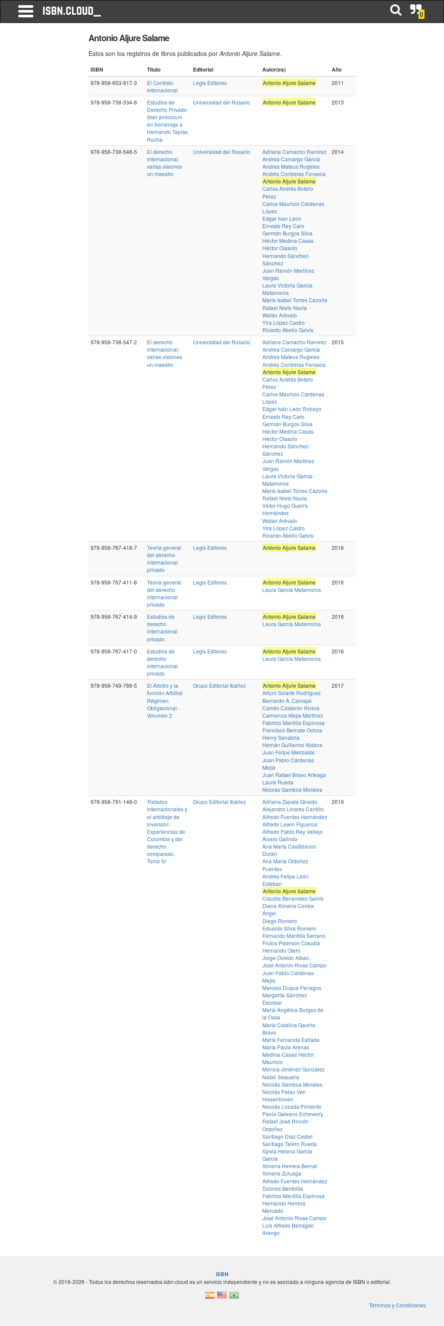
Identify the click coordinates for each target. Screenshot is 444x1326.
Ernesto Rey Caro (283, 225)
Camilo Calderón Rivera (291, 708)
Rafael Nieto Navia (284, 307)
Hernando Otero (281, 950)
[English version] (222, 1297)
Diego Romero (279, 920)
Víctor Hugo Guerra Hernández (285, 509)
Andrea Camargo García (291, 159)
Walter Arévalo (279, 315)
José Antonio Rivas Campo (294, 965)
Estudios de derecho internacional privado (162, 627)
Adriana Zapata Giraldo (289, 801)
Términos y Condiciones (397, 1305)
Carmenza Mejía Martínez (292, 715)
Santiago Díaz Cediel (287, 1136)
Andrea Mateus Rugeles (291, 166)
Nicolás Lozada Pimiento (291, 1106)
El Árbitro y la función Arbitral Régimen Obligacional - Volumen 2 (165, 700)
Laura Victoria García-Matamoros (288, 288)
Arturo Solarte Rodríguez (291, 692)
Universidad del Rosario (221, 102)
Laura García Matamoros (291, 589)
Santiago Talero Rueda (289, 1143)
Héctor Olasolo (279, 247)
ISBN (222, 1274)
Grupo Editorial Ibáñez (219, 685)
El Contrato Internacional (162, 86)
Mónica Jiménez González (293, 1069)
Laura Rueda (278, 782)
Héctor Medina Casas (287, 240)
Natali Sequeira (280, 1077)
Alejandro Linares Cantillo (293, 809)
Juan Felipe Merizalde (288, 752)
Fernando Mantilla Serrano (294, 935)
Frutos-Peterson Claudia (291, 943)
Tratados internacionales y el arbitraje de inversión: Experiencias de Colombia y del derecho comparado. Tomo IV (167, 831)
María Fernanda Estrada (291, 1039)
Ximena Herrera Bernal (289, 1165)
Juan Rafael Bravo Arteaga (294, 774)
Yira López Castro (283, 322)
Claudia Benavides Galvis (292, 898)
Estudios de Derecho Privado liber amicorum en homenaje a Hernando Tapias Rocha (167, 120)
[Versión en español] (210, 1297)
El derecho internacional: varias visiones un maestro (164, 162)
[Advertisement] (46, 160)
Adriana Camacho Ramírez (294, 151)
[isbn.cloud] (72, 11)
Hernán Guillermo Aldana (292, 744)
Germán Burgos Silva (287, 233)
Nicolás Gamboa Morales (292, 789)
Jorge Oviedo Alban (285, 957)
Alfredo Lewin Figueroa (289, 824)
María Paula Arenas (285, 1047)
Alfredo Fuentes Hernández (294, 816)
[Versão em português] (234, 1297)
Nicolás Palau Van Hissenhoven (284, 1095)
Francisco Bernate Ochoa (292, 730)
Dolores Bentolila (282, 1188)
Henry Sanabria (281, 737)
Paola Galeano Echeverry (292, 1113)
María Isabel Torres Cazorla (294, 300)
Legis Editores (210, 82)
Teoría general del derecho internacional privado (164, 558)
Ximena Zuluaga (281, 1173)
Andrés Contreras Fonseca (294, 173)
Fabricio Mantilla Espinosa (293, 722)
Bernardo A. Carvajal (287, 700)
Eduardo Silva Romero (289, 928)
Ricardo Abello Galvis (287, 329)
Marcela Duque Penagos (291, 987)
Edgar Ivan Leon (281, 218)
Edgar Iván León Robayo (291, 408)
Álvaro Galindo (279, 839)
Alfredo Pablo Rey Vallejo (292, 831)
